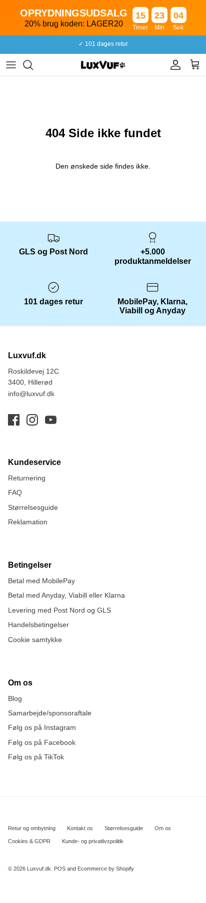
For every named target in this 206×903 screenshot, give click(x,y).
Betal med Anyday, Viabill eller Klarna (66, 595)
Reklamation (28, 522)
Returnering (27, 478)
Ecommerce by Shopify (106, 869)
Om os (162, 828)
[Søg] (33, 65)
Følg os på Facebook (42, 742)
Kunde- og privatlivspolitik (93, 841)
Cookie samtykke (35, 640)
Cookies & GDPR (29, 841)
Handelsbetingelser (38, 625)
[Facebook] (14, 420)
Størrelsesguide (33, 507)
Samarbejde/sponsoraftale (50, 713)
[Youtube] (50, 420)
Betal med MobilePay (41, 581)
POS (60, 869)
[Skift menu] (11, 65)
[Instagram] (32, 420)
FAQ (15, 492)
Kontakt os (80, 828)
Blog (15, 698)
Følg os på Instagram (42, 727)
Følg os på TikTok (36, 757)
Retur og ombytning (32, 828)
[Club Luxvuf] (173, 65)
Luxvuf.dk (39, 869)
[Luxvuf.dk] (103, 65)
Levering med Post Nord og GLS (59, 610)
